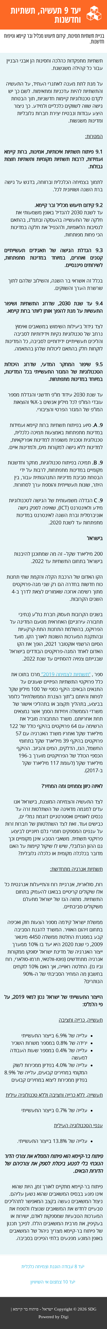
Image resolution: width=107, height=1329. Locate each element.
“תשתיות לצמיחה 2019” (65, 674)
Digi (64, 1317)
